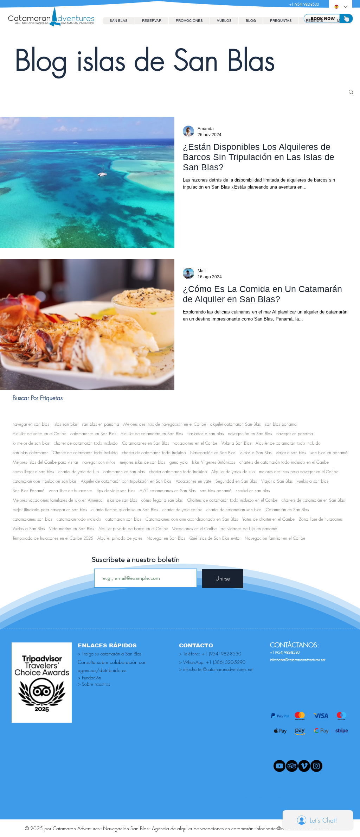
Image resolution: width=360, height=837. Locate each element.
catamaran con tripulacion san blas (45, 481)
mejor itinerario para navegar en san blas (50, 509)
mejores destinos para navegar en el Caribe (298, 471)
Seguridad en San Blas (236, 481)
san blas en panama (100, 424)
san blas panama (281, 424)
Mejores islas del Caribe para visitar (45, 462)
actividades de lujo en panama (249, 528)
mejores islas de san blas (142, 462)
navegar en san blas (31, 424)
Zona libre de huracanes (321, 519)
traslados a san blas (205, 433)
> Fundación (89, 677)
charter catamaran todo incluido (178, 471)
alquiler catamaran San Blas (235, 424)
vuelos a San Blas (256, 452)
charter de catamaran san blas (234, 509)
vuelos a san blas (312, 481)
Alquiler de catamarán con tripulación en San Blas (126, 481)
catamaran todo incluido (79, 519)
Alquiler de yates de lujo (233, 471)
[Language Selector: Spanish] (340, 6)
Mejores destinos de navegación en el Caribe (164, 424)
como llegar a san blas (33, 471)
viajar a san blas (291, 452)
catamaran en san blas (124, 471)
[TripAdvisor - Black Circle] (292, 766)
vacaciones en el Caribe (195, 443)
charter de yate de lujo (78, 471)
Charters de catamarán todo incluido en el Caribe (232, 500)
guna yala (178, 462)
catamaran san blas (123, 519)
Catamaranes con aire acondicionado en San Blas (192, 519)
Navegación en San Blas (213, 452)
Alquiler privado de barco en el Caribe (133, 528)
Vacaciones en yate (193, 481)
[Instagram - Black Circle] (316, 766)
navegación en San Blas (250, 433)
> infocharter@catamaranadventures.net (216, 669)
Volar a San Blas (236, 443)
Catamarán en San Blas (287, 509)
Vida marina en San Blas (71, 528)
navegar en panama (294, 433)
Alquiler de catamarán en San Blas (152, 433)
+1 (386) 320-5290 (225, 662)
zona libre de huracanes (70, 490)
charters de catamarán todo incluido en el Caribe (284, 462)
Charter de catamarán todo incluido (85, 452)
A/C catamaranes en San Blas (168, 490)
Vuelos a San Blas (29, 528)
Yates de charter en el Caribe (268, 519)
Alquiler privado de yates (119, 538)
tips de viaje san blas (116, 490)
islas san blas (65, 424)
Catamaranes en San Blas (145, 443)
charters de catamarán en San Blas (313, 500)
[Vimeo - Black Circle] (304, 766)
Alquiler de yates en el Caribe (39, 433)
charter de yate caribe (182, 509)
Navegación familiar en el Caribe (275, 538)
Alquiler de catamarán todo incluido (288, 443)
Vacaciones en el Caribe (194, 528)
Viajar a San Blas (277, 481)
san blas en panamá (329, 452)
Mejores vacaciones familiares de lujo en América (58, 500)
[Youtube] (279, 766)
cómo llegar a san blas (162, 500)
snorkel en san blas (253, 490)
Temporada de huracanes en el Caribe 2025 (53, 538)
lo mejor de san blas (31, 443)
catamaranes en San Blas (93, 433)
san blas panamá (216, 490)
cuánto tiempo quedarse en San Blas (124, 509)
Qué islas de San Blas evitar (214, 538)
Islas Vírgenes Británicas (213, 462)
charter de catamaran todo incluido (154, 452)
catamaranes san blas (32, 519)
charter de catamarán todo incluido (86, 443)
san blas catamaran (31, 452)
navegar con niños (99, 462)
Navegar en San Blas (166, 538)
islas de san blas (122, 500)
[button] (151, 20)
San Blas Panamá (29, 490)
